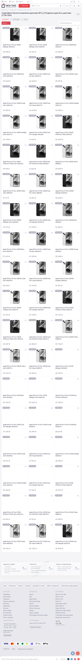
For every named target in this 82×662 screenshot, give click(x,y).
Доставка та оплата (39, 586)
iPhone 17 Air (59, 599)
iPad (30, 596)
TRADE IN (6, 649)
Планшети (6, 599)
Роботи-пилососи (34, 608)
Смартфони (13, 10)
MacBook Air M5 (60, 613)
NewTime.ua (5, 10)
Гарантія (27, 586)
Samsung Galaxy (34, 606)
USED (13, 649)
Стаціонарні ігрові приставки (64, 615)
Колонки (5, 608)
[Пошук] (33, 6)
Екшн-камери (7, 610)
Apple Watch (33, 599)
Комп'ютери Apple (34, 601)
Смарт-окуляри (34, 613)
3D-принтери (7, 613)
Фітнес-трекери (8, 617)
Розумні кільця (7, 615)
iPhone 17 (58, 601)
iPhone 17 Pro (59, 596)
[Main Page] (9, 5)
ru (74, 1)
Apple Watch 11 (59, 606)
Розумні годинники (9, 601)
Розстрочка (12, 586)
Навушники (6, 606)
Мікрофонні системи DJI (62, 617)
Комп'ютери (6, 596)
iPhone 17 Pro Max (60, 594)
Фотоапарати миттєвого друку (38, 615)
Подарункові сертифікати (25, 649)
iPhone (31, 594)
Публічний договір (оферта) (69, 586)
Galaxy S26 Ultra (60, 608)
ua (71, 1)
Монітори (6, 603)
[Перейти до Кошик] (78, 6)
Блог (12, 1)
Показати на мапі (35, 627)
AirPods (31, 610)
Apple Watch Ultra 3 (61, 603)
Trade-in (21, 1)
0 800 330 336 (8, 631)
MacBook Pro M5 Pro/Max (63, 610)
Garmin (31, 603)
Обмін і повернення (53, 586)
